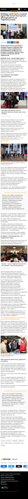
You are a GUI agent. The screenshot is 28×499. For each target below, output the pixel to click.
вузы (22, 443)
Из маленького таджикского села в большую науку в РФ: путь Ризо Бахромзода (13, 318)
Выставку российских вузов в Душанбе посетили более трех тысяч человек (13, 112)
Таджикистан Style (8, 443)
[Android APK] (4, 487)
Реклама (2, 475)
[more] (26, 116)
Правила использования (15, 474)
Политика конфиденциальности (7, 477)
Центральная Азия (13, 462)
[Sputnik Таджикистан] (4, 9)
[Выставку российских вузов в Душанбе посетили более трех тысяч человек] (14, 100)
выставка (2, 445)
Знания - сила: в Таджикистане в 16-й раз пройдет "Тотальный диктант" (13, 264)
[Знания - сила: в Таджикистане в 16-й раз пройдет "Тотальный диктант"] (14, 253)
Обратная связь (4, 484)
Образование (15, 440)
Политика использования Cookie (7, 479)
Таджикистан (21, 440)
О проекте (3, 474)
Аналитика (3, 440)
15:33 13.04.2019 (4, 22)
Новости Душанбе (16, 443)
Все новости (9, 440)
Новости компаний (9, 475)
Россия (2, 443)
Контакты (8, 474)
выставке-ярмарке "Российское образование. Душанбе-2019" (12, 139)
